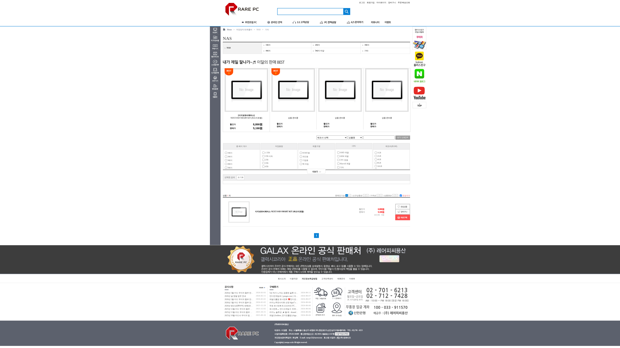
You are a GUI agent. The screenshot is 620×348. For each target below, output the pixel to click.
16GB (379, 166)
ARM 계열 (344, 156)
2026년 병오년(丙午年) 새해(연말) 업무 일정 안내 (245, 306)
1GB (379, 153)
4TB (266, 166)
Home (229, 30)
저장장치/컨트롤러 (244, 30)
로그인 (362, 2)
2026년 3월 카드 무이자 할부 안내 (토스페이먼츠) (246, 293)
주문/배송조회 (404, 2)
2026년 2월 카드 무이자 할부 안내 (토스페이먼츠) (246, 299)
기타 (267, 30)
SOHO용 (306, 153)
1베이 (268, 45)
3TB (266, 163)
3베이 (366, 45)
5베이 (229, 168)
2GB (379, 156)
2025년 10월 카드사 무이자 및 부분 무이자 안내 (245, 315)
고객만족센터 (327, 279)
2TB (266, 160)
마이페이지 (381, 2)
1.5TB (267, 153)
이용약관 (294, 279)
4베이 (268, 51)
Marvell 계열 (344, 164)
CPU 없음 (343, 160)
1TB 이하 (268, 156)
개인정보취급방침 (309, 279)
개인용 (305, 156)
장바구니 (392, 2)
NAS (259, 30)
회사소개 (282, 279)
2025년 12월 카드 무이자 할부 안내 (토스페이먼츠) (246, 309)
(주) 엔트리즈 (345, 338)
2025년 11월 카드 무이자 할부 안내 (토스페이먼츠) (246, 312)
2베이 (317, 45)
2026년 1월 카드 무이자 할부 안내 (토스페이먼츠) (246, 302)
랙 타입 (305, 164)
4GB (379, 159)
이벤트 (352, 279)
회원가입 (371, 2)
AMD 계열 (344, 152)
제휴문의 (341, 279)
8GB (379, 163)
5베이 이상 (319, 51)
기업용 (305, 160)
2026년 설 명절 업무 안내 (235, 296)
